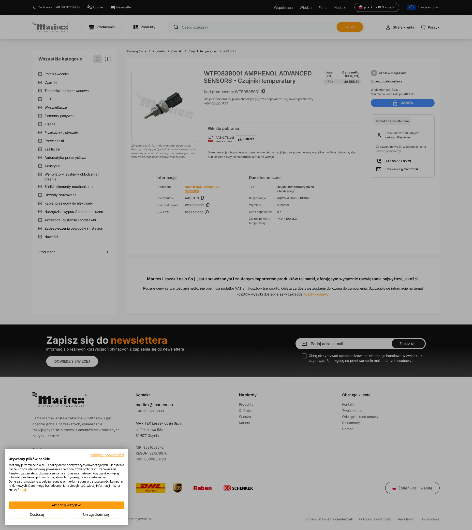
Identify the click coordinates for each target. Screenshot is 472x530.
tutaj (23, 490)
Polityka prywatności (107, 455)
